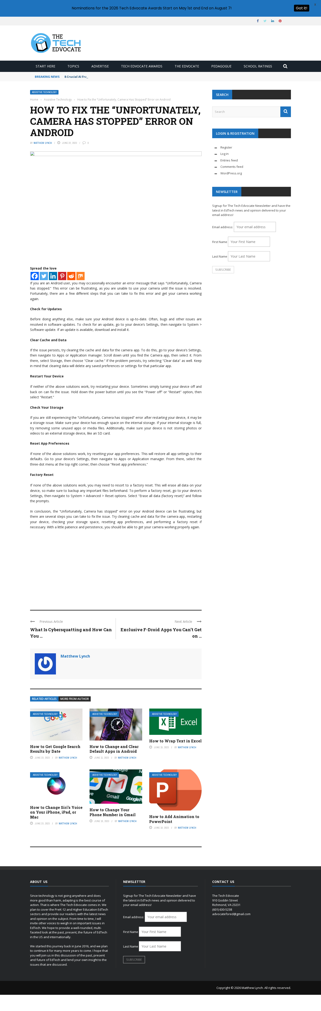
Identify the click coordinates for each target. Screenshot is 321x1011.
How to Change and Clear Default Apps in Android (114, 749)
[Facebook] (35, 276)
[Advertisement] (116, 567)
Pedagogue (221, 66)
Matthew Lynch (43, 143)
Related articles (44, 699)
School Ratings (258, 66)
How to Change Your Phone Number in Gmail (113, 812)
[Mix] (80, 276)
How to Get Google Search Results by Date (55, 749)
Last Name (219, 256)
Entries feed (229, 160)
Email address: (223, 227)
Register (226, 147)
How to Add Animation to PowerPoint (174, 819)
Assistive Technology (44, 92)
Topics (73, 66)
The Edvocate (187, 66)
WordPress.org (231, 173)
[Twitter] (44, 276)
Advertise (100, 66)
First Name (219, 242)
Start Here (45, 66)
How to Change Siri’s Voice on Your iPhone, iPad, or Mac (56, 812)
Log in (224, 154)
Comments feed (231, 167)
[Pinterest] (62, 276)
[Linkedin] (53, 276)
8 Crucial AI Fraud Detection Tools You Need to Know (105, 76)
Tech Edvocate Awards (141, 66)
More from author (74, 699)
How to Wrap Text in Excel (175, 740)
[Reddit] (71, 276)
